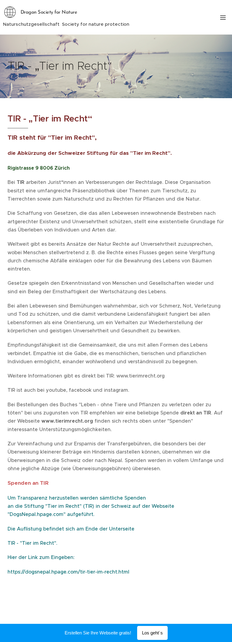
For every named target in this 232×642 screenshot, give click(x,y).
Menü (223, 17)
